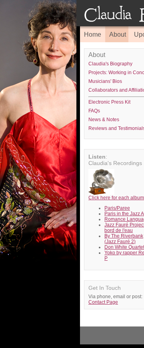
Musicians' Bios (105, 81)
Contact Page (103, 302)
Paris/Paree (117, 208)
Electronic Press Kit (109, 102)
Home (92, 34)
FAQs (94, 111)
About (117, 34)
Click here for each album (116, 198)
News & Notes (103, 119)
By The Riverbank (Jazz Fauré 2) (123, 238)
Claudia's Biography (110, 64)
